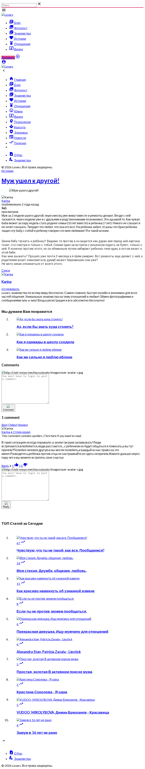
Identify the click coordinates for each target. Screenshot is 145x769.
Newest (23, 425)
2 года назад (20, 432)
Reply (5, 466)
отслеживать (10, 289)
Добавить (8, 57)
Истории (7, 171)
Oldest (12, 425)
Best (5, 425)
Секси (6, 270)
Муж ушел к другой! (30, 180)
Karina (6, 200)
